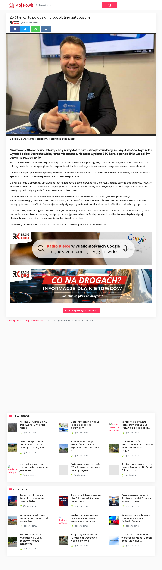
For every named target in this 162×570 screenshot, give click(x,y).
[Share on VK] (46, 29)
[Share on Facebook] (15, 29)
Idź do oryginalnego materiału (79, 310)
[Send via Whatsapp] (36, 29)
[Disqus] (81, 366)
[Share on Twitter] (25, 29)
